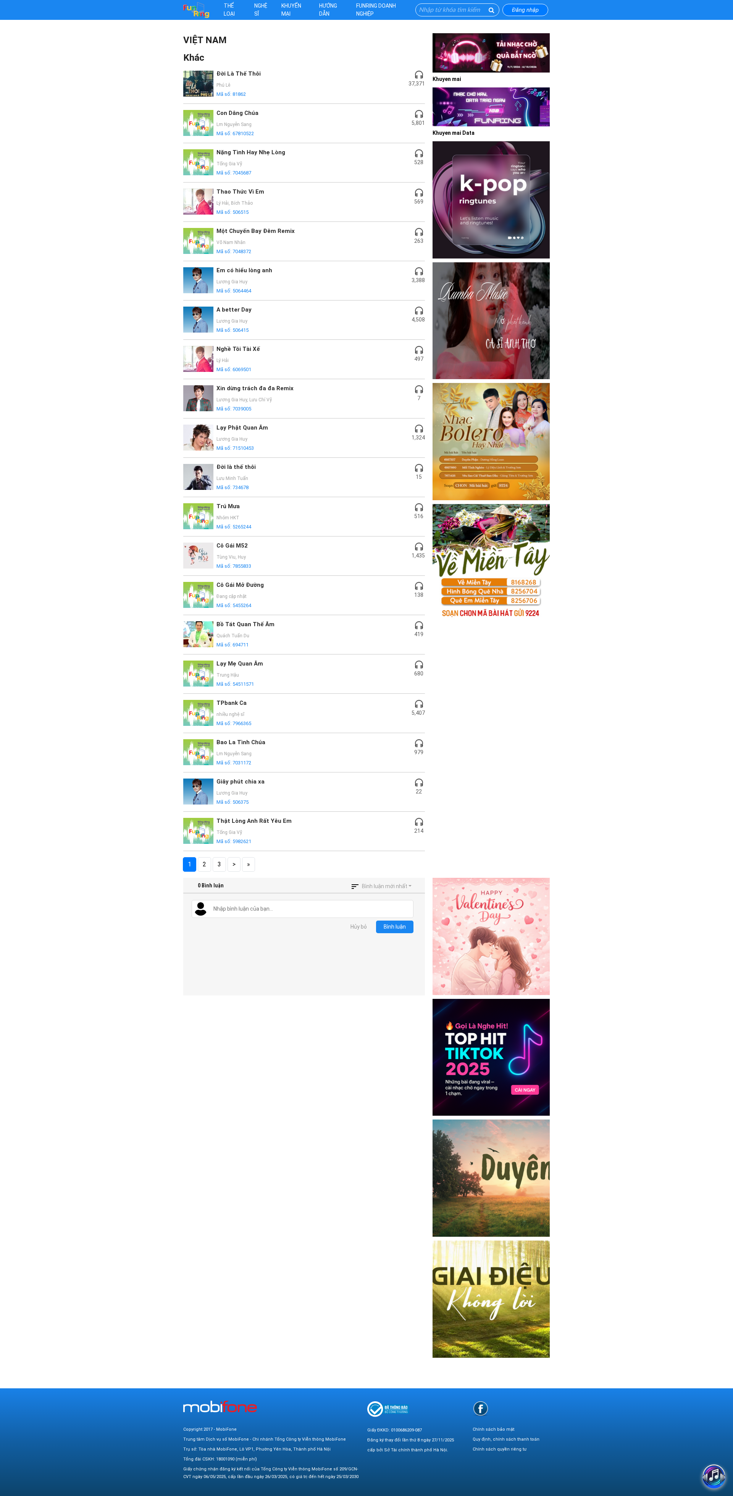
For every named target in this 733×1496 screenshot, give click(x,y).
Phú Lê (223, 85)
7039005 (241, 409)
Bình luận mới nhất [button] (384, 886)
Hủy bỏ (358, 927)
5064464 (241, 291)
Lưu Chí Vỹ (260, 399)
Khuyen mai (447, 79)
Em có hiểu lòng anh (244, 270)
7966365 (241, 723)
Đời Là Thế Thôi (238, 73)
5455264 (241, 605)
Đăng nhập (525, 9)
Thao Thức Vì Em (240, 191)
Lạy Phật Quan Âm (242, 427)
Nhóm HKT (227, 517)
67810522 (243, 133)
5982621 (241, 841)
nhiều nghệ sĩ (230, 714)
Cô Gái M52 (232, 545)
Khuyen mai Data (454, 133)
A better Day (234, 309)
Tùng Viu (226, 557)
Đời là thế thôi (236, 467)
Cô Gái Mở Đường (240, 585)
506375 (240, 802)
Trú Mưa (228, 506)
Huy (242, 557)
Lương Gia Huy (231, 281)
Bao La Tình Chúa (240, 742)
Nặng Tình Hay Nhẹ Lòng (250, 152)
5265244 (241, 527)
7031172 (241, 763)
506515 (240, 212)
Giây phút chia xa (240, 781)
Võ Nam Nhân (230, 242)
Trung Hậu (227, 675)
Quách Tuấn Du (232, 635)
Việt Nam (205, 40)
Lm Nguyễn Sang (234, 124)
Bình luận (395, 927)
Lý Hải (222, 203)
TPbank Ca (231, 703)
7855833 (241, 566)
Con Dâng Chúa (237, 113)
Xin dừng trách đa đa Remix (255, 388)
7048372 (241, 251)
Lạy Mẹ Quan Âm (239, 663)
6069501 (241, 369)
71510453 (243, 448)
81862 (239, 94)
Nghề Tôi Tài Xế (238, 349)
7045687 (241, 173)
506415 (240, 330)
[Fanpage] (481, 1408)
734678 (240, 487)
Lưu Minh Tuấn (232, 478)
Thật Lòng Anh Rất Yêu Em (254, 820)
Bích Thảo (242, 203)
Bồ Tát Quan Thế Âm (245, 624)
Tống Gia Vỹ (229, 163)
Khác (193, 57)
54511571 (243, 684)
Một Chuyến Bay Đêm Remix (255, 231)
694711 (240, 645)
